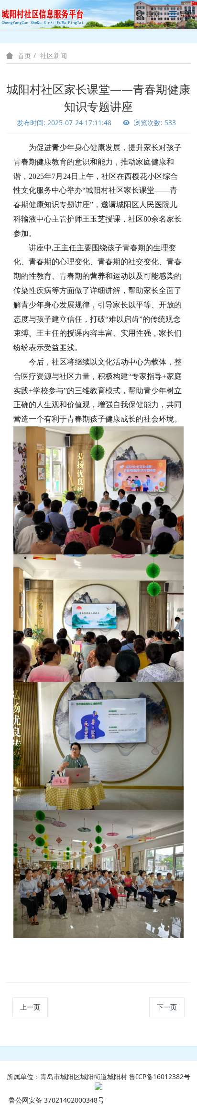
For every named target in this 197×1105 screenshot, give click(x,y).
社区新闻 (53, 55)
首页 (24, 55)
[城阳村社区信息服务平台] (48, 14)
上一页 (30, 1006)
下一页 (167, 1006)
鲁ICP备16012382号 (159, 1076)
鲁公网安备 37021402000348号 (56, 1100)
